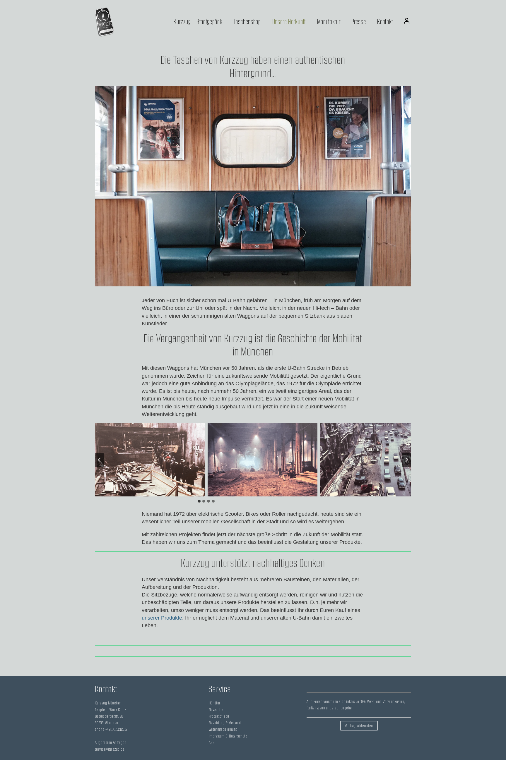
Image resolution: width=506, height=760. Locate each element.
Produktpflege (219, 716)
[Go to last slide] (99, 460)
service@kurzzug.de (109, 749)
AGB (212, 742)
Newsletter (217, 710)
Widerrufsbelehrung (223, 729)
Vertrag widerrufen (359, 726)
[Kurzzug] (104, 21)
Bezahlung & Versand (225, 723)
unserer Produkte (162, 618)
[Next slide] (406, 460)
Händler (214, 703)
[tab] (199, 501)
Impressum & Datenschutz (228, 736)
